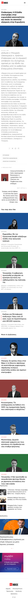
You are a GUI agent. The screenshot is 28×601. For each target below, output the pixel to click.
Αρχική (8, 588)
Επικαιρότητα (17, 588)
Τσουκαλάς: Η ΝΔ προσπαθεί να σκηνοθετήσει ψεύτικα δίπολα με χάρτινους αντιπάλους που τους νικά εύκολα (14, 480)
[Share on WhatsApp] (15, 148)
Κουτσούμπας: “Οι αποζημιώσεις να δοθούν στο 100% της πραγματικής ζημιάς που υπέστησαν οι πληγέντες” (13, 406)
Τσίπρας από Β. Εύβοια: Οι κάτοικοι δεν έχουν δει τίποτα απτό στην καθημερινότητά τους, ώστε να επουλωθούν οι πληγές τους (10, 197)
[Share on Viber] (18, 148)
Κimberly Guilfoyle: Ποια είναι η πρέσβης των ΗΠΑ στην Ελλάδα (16, 498)
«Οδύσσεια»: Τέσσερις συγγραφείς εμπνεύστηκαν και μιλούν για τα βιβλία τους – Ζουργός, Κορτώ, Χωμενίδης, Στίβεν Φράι (17, 492)
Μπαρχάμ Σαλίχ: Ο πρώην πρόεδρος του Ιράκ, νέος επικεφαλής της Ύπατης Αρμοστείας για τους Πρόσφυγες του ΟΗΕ (17, 507)
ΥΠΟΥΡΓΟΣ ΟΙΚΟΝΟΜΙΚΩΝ (10, 158)
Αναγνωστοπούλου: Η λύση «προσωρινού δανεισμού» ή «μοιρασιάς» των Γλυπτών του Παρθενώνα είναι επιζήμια (17, 177)
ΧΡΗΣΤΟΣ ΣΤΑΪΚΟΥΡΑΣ (9, 161)
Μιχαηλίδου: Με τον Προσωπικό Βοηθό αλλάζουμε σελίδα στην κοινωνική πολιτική (14, 237)
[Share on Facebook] (9, 148)
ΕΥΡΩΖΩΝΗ (6, 155)
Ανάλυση (19, 591)
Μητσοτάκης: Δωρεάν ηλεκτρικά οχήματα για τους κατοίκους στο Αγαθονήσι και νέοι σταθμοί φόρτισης (12, 443)
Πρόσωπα (9, 591)
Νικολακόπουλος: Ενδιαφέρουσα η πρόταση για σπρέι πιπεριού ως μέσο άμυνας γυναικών (12, 540)
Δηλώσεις (4, 9)
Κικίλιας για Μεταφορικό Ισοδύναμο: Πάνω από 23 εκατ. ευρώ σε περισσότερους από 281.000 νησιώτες (14, 317)
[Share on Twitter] (12, 148)
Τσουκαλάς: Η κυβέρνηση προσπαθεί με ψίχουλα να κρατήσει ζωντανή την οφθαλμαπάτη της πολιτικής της (13, 277)
